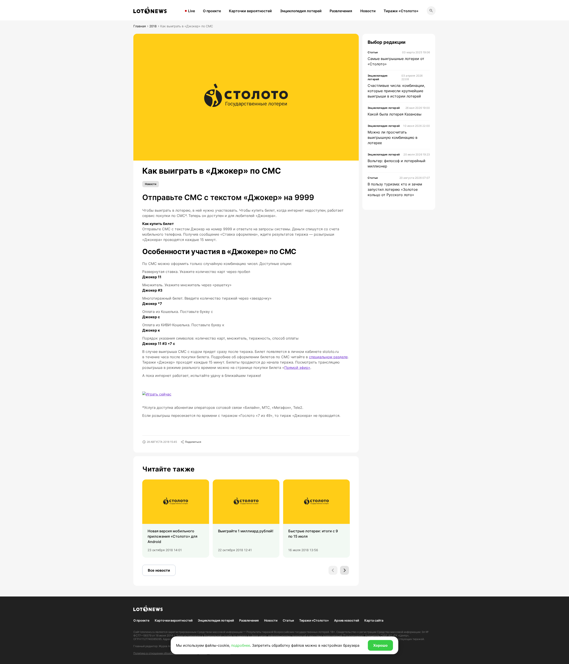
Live (191, 11)
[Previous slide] (333, 570)
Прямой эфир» (297, 367)
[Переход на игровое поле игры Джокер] (156, 394)
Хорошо (380, 645)
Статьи (288, 620)
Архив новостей (346, 620)
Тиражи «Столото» (401, 11)
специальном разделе (328, 357)
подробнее (240, 645)
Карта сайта (373, 620)
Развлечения (341, 11)
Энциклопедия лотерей (301, 11)
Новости (368, 11)
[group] (175, 518)
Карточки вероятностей (250, 11)
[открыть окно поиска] (431, 10)
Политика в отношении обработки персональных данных (170, 653)
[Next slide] (344, 570)
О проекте (212, 11)
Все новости (159, 570)
